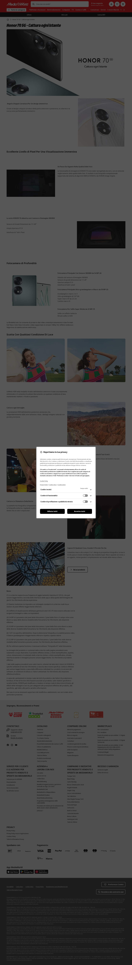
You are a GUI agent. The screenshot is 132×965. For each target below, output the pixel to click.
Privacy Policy (44, 485)
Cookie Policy (44, 481)
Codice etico (52, 485)
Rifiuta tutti (52, 511)
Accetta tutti (79, 511)
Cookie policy (62, 485)
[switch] (85, 495)
